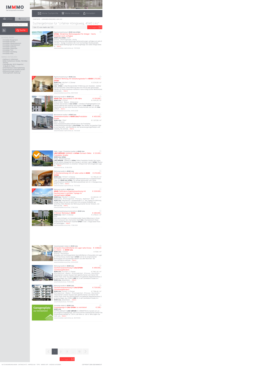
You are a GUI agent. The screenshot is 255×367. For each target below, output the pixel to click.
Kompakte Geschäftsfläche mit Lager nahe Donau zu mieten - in (72, 249)
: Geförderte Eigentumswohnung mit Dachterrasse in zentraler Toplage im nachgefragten (70, 193)
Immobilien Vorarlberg (10, 52)
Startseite (36, 19)
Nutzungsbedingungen (9, 364)
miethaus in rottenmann (10, 59)
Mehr (59, 46)
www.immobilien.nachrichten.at (63, 48)
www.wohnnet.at (59, 167)
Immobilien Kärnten (9, 41)
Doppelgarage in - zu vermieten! (70, 307)
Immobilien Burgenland (10, 40)
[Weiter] (86, 352)
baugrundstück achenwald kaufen (14, 69)
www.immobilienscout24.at (62, 93)
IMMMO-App (44, 364)
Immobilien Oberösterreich (11, 45)
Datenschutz (22, 364)
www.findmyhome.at (60, 282)
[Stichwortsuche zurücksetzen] (4, 30)
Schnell (9, 19)
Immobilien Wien (8, 53)
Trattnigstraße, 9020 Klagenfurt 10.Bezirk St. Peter (13, 65)
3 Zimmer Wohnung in (64, 213)
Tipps (38, 364)
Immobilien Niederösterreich (12, 43)
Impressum (31, 364)
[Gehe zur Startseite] (15, 10)
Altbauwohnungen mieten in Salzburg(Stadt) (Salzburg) (12, 72)
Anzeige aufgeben (55, 364)
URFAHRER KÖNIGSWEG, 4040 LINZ (52, 19)
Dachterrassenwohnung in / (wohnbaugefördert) (68, 269)
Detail (23, 19)
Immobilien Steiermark (10, 48)
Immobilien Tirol (8, 50)
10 (79, 351)
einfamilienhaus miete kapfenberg (14, 68)
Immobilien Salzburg (9, 46)
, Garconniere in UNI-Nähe (68, 98)
